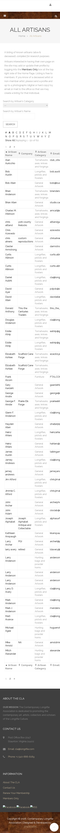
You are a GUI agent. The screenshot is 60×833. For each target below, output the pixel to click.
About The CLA (11, 782)
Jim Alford (10, 479)
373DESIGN (30, 826)
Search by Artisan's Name (16, 111)
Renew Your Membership (16, 793)
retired (21, 549)
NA (20, 642)
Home (21, 36)
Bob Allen (10, 183)
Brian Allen (11, 202)
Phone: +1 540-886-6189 (21, 756)
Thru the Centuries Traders (23, 311)
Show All (10, 140)
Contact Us (9, 787)
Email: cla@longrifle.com (21, 749)
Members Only (30, 69)
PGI (20, 541)
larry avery (10, 549)
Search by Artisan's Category (18, 101)
